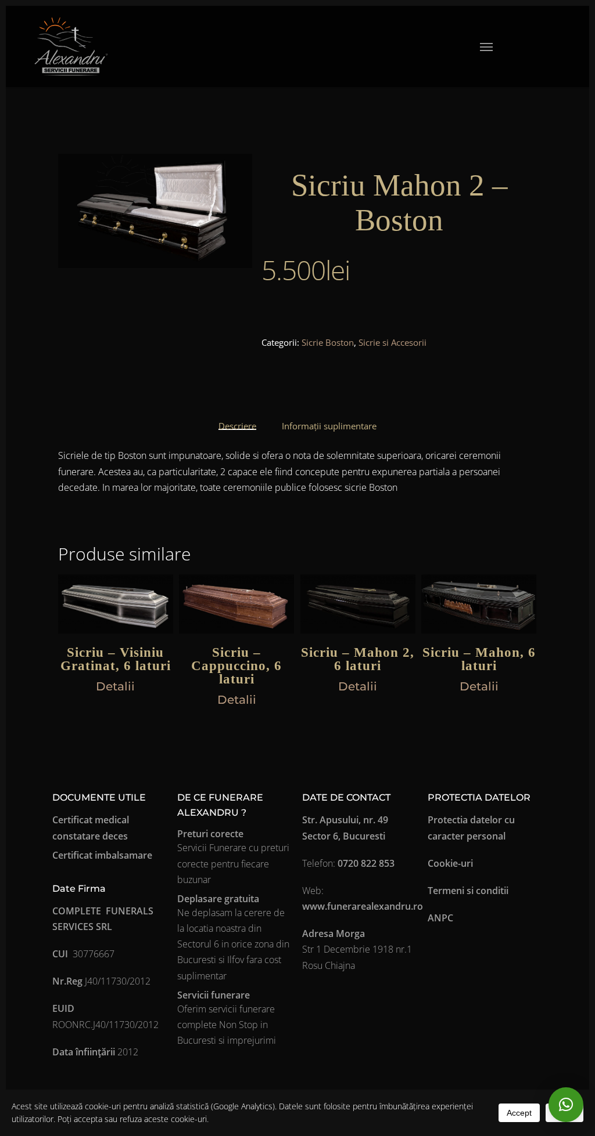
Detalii (115, 686)
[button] (486, 46)
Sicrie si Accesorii (392, 342)
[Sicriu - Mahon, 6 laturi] (478, 604)
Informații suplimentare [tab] (329, 426)
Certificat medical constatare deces (90, 827)
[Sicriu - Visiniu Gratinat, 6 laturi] (115, 604)
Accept (519, 1112)
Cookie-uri (450, 863)
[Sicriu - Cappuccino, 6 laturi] (236, 604)
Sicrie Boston (328, 342)
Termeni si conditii (468, 890)
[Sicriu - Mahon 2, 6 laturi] (357, 604)
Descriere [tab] (237, 426)
